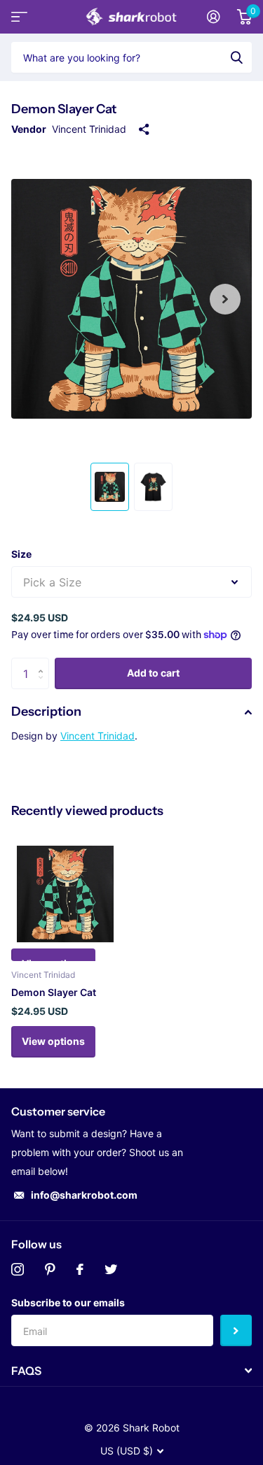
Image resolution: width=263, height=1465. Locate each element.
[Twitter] (110, 1269)
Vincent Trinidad (89, 129)
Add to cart (153, 673)
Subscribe (236, 1330)
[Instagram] (17, 1269)
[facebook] (79, 1269)
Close (131, 1370)
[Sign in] (213, 17)
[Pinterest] (50, 1269)
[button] (225, 299)
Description (46, 711)
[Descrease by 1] (44, 685)
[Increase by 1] (44, 662)
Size (21, 554)
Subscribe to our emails (68, 1302)
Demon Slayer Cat (53, 992)
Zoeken (236, 57)
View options (53, 1041)
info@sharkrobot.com (84, 1195)
